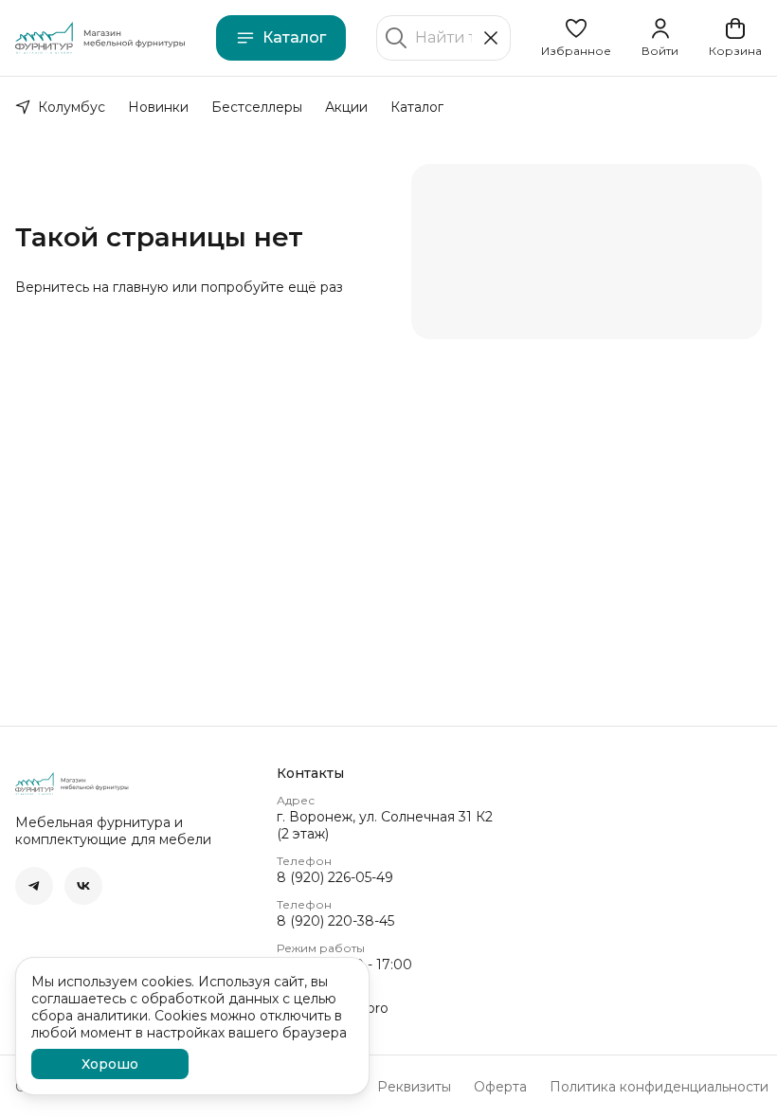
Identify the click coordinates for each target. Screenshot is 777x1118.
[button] (576, 38)
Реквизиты (414, 1086)
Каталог (294, 37)
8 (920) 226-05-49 (335, 877)
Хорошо (109, 1064)
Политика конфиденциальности (659, 1086)
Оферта (500, 1086)
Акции (346, 107)
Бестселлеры (256, 107)
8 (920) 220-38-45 (335, 920)
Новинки (158, 107)
